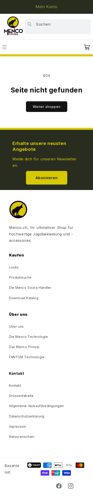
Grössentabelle (21, 396)
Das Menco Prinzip (24, 347)
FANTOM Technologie (27, 357)
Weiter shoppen (46, 106)
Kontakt (15, 385)
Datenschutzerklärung (26, 416)
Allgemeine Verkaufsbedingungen (36, 406)
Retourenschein (21, 437)
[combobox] (58, 26)
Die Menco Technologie (28, 337)
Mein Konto (46, 7)
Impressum (17, 426)
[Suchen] (30, 24)
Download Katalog (24, 298)
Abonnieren (46, 177)
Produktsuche (20, 277)
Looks (14, 267)
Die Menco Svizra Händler (30, 287)
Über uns (16, 326)
